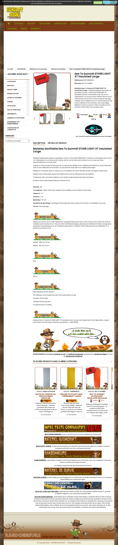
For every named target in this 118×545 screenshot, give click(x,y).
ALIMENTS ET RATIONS (15, 118)
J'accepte (98, 3)
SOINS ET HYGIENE (77, 23)
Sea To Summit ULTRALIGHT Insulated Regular (97, 396)
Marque (78, 83)
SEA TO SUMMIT (86, 83)
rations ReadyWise (99, 507)
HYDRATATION (60, 23)
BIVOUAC (31, 23)
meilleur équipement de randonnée (69, 465)
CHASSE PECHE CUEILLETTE (13, 129)
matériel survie (59, 354)
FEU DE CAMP (44, 23)
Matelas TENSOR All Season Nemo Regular (45, 396)
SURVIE (24, 28)
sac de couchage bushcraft (79, 448)
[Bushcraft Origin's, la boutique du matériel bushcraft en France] (59, 519)
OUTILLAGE (12, 28)
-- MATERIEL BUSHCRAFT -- (17, 76)
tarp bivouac (81, 462)
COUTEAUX (18, 23)
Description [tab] (39, 143)
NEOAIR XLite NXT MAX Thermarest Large (71, 395)
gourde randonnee (48, 503)
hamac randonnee (67, 462)
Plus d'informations (110, 2)
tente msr (63, 501)
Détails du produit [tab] (57, 143)
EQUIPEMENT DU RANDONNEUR (13, 123)
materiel (82, 446)
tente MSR (87, 493)
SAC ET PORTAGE (96, 23)
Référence (79, 80)
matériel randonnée (75, 354)
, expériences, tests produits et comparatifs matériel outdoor (69, 491)
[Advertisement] (59, 48)
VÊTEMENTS (35, 28)
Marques (9, 135)
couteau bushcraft (62, 448)
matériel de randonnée (92, 434)
